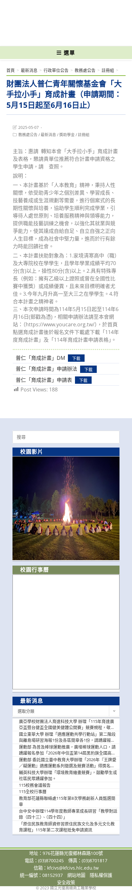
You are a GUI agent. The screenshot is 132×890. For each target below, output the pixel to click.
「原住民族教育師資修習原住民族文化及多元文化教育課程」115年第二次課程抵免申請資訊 (67, 827)
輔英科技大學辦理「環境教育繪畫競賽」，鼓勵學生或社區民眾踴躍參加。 (68, 775)
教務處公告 (27, 134)
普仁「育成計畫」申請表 (44, 379)
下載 (76, 358)
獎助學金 (67, 134)
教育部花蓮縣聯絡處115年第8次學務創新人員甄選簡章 (67, 801)
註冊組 (83, 134)
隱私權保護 (101, 875)
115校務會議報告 (35, 785)
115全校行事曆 (32, 791)
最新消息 (48, 134)
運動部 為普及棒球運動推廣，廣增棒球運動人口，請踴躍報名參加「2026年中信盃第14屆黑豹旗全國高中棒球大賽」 (67, 750)
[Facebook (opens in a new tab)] (55, 36)
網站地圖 (76, 875)
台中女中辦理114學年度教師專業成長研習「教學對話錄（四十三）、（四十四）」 (68, 814)
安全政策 (66, 882)
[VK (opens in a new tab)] (76, 36)
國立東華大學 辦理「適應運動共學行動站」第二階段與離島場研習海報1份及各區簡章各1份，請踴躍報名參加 (67, 737)
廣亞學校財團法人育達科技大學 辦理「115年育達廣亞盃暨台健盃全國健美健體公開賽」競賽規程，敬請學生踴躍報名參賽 (67, 724)
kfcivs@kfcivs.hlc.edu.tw (73, 868)
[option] (66, 508)
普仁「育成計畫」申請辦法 (46, 368)
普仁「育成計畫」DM (40, 357)
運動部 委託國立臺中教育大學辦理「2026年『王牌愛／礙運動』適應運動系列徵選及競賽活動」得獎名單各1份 (67, 763)
